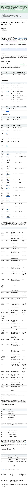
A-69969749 (7, 111)
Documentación (3, 3)
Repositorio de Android (3, 474)
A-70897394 (7, 99)
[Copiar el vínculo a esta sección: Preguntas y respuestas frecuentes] (16, 394)
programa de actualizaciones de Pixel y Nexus (17, 403)
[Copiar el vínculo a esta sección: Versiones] (5, 452)
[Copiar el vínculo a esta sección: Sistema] (4, 103)
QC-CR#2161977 (8, 180)
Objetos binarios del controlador (4, 480)
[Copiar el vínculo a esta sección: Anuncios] (5, 53)
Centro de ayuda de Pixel (22, 475)
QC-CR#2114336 (8, 188)
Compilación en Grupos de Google (14, 480)
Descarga (2, 476)
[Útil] (25, 20)
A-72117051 (7, 95)
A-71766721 (7, 91)
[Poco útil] (26, 20)
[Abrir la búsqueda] (16, 0)
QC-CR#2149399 (8, 177)
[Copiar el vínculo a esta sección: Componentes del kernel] (10, 122)
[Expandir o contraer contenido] (5, 26)
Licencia (15, 484)
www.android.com (21, 476)
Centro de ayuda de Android (22, 474)
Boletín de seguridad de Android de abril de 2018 (11, 41)
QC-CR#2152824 (8, 196)
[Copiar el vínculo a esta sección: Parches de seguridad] (10, 61)
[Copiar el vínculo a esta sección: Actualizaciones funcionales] (13, 221)
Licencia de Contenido (3, 469)
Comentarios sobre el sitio (23, 484)
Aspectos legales (12, 484)
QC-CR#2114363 (8, 185)
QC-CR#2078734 (8, 214)
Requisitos (2, 475)
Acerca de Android (3, 484)
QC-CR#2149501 (8, 201)
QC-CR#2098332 (8, 217)
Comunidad (7, 484)
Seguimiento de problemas (22, 480)
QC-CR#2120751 (8, 209)
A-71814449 (7, 74)
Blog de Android (12, 476)
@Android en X (11, 474)
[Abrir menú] (1, 1)
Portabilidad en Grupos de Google (14, 481)
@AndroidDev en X (12, 475)
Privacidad (18, 484)
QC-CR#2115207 (8, 204)
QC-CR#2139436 (8, 171)
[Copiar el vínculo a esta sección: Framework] (5, 69)
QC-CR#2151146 (8, 174)
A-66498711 (7, 108)
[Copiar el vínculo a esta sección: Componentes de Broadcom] (11, 114)
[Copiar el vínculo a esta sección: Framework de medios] (9, 80)
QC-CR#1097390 (8, 154)
